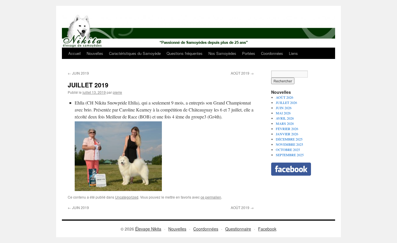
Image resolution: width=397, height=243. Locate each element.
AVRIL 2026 (285, 118)
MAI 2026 (283, 113)
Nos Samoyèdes (222, 53)
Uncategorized (126, 197)
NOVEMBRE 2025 (289, 144)
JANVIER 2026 (287, 134)
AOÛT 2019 (242, 73)
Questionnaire (238, 229)
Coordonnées (272, 53)
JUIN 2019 (78, 73)
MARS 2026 (285, 123)
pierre (117, 92)
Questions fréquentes (185, 53)
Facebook (267, 229)
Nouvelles (95, 53)
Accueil (74, 53)
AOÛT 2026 (284, 97)
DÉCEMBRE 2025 (289, 139)
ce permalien (211, 197)
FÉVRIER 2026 (287, 128)
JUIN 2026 (284, 107)
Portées (248, 53)
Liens (293, 53)
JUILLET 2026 (286, 102)
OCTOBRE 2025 (288, 149)
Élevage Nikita (148, 229)
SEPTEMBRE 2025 (290, 154)
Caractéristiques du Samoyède (135, 53)
